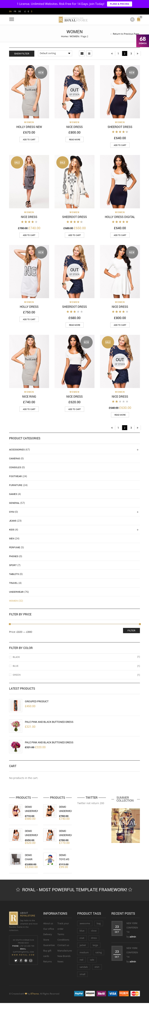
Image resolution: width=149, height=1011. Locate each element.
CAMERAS (14, 458)
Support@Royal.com (23, 952)
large (95, 945)
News (60, 961)
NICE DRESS (74, 127)
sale (92, 959)
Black (16, 657)
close (93, 930)
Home (64, 36)
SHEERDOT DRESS (120, 127)
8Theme (35, 993)
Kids (11, 529)
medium (84, 952)
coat (82, 937)
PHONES (13, 556)
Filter (131, 630)
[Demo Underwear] (15, 811)
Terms (60, 934)
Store (46, 939)
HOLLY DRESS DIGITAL (120, 217)
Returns (47, 961)
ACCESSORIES (17, 449)
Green (17, 674)
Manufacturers (65, 950)
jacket (83, 945)
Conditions (63, 939)
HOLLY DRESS (29, 307)
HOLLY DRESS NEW (29, 127)
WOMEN (74, 36)
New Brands (64, 956)
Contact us (63, 945)
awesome (85, 923)
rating (98, 952)
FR (15, 11)
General (14, 503)
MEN (11, 538)
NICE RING (29, 396)
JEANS (12, 520)
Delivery (47, 934)
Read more (74, 139)
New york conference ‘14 (133, 927)
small (82, 974)
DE (19, 11)
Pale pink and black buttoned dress (49, 722)
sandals (84, 967)
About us (48, 923)
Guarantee (49, 945)
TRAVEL (13, 583)
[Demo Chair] (15, 859)
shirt (96, 967)
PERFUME (14, 547)
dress (94, 937)
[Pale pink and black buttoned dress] (15, 726)
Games (13, 494)
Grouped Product (37, 701)
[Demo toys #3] (49, 859)
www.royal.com (23, 955)
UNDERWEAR (16, 591)
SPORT (13, 565)
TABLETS (14, 574)
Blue (16, 665)
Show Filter (21, 53)
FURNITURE (15, 485)
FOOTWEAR (15, 476)
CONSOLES (15, 467)
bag (99, 923)
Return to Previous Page (126, 33)
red (81, 959)
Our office (48, 928)
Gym (11, 511)
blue (82, 930)
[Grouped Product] (15, 705)
